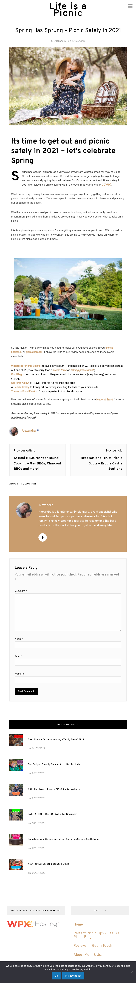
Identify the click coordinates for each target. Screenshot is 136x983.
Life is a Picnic (68, 10)
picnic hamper (34, 352)
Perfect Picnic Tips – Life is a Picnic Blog (96, 935)
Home (78, 924)
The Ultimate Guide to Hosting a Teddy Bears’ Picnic (56, 739)
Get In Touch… (104, 946)
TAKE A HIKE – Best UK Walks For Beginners (52, 814)
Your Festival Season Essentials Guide (48, 864)
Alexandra (60, 40)
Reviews (79, 946)
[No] (131, 972)
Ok (56, 975)
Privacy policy (73, 975)
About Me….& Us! (87, 955)
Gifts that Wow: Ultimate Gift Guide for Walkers (54, 789)
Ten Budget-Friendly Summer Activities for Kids (54, 764)
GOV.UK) (106, 184)
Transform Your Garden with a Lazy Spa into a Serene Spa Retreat (63, 839)
